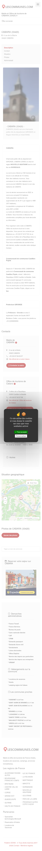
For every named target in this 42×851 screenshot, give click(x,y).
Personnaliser (21, 436)
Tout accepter (22, 432)
